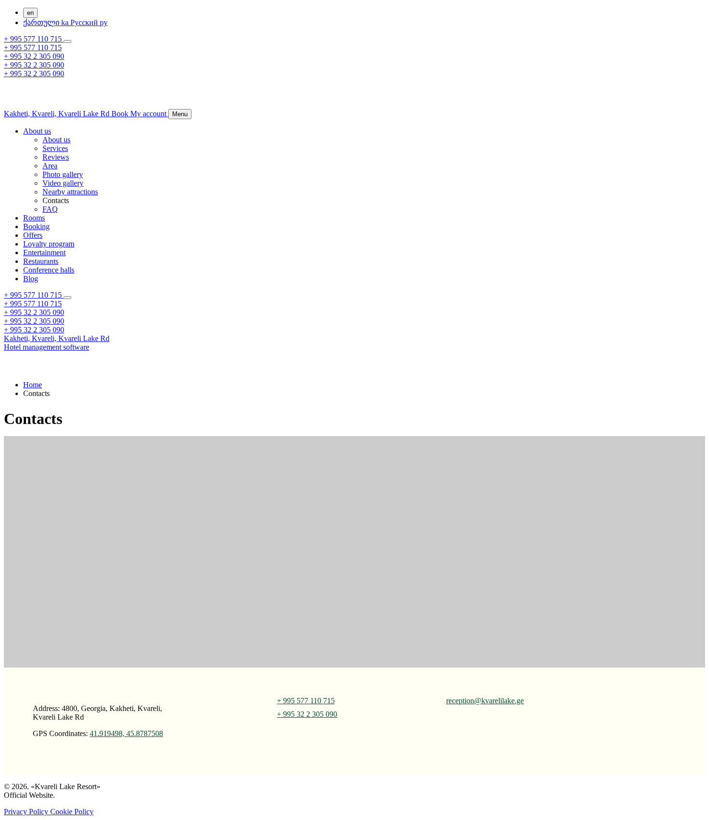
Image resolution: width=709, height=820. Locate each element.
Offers (32, 235)
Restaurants (40, 261)
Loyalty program (48, 244)
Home (32, 385)
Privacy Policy (27, 811)
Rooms (34, 218)
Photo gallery (62, 174)
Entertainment (44, 252)
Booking (36, 226)
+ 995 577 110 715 (34, 39)
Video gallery (62, 183)
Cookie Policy (72, 811)
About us (37, 131)
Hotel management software (46, 347)
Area (49, 166)
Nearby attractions (70, 192)
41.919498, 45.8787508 (126, 733)
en (30, 12)
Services (55, 148)
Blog (30, 278)
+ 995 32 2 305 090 (34, 56)
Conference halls (48, 270)
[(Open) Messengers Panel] (67, 41)
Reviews (55, 157)
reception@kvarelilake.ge (485, 701)
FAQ (50, 209)
